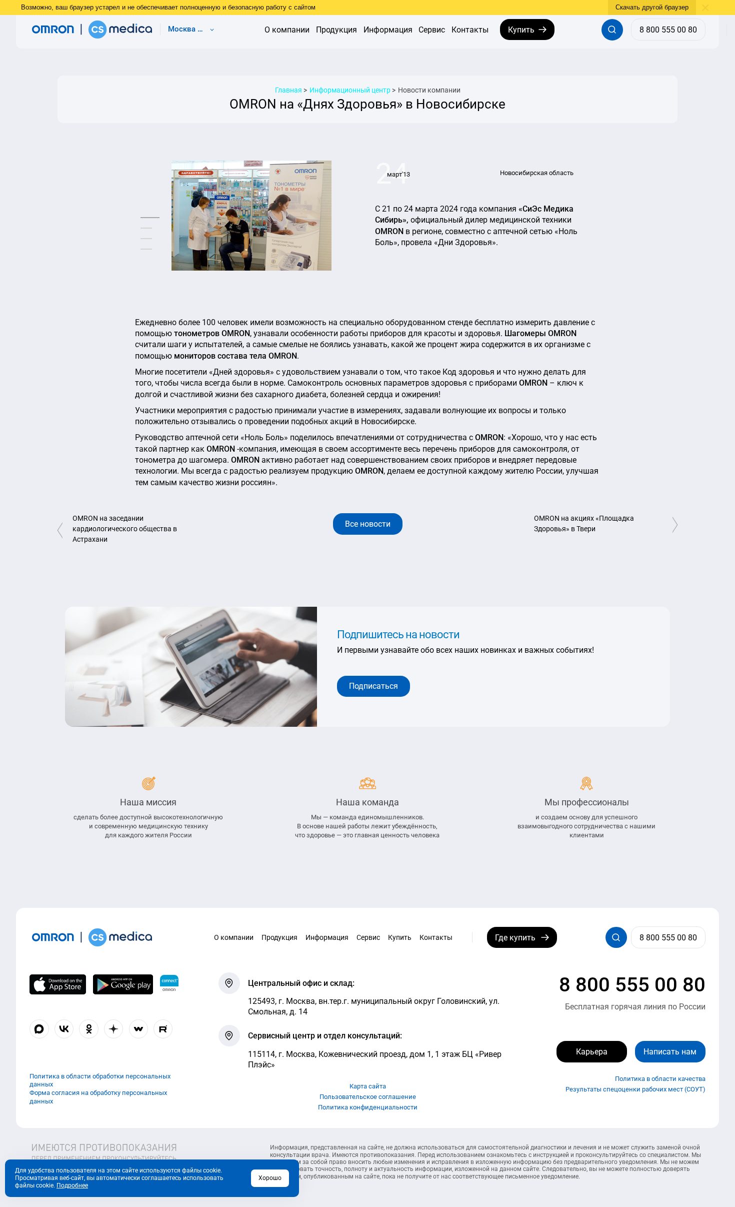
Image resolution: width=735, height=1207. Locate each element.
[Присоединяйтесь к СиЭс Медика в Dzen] (113, 1028)
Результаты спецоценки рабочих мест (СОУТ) (636, 1089)
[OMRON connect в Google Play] (123, 984)
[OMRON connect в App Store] (58, 984)
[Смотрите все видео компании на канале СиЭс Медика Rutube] (163, 1028)
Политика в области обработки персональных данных (100, 1080)
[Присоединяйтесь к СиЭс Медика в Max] (39, 1028)
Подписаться (373, 686)
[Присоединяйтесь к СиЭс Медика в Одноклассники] (88, 1028)
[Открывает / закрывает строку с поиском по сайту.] (612, 30)
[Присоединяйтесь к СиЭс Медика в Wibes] (138, 1028)
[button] (150, 218)
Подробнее (72, 1185)
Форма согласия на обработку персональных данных (98, 1097)
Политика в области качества (660, 1078)
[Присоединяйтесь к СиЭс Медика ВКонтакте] (64, 1028)
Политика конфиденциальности (368, 1107)
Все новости (367, 524)
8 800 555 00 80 (632, 984)
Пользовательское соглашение (368, 1096)
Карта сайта (368, 1086)
